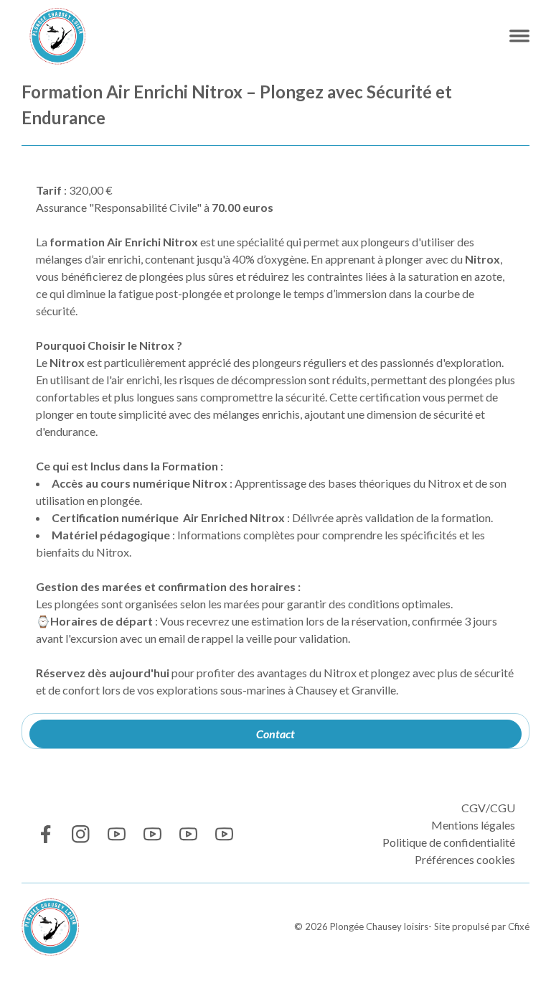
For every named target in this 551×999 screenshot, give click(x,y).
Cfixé (518, 926)
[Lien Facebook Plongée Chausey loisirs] (45, 834)
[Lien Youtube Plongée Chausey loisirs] (117, 834)
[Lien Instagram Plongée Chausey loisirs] (81, 834)
